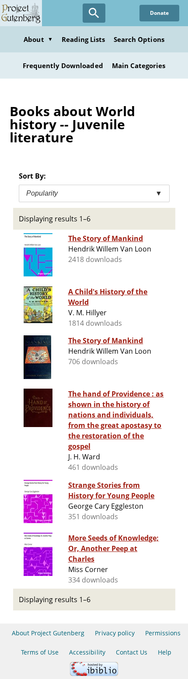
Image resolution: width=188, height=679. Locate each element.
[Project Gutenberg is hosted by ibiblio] (94, 673)
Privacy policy (115, 633)
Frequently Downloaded (63, 65)
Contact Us (131, 652)
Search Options (139, 39)
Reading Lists (83, 39)
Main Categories (139, 65)
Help (164, 652)
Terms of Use (40, 652)
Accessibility (87, 652)
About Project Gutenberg (48, 633)
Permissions (163, 633)
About (38, 39)
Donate (159, 13)
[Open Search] (94, 13)
